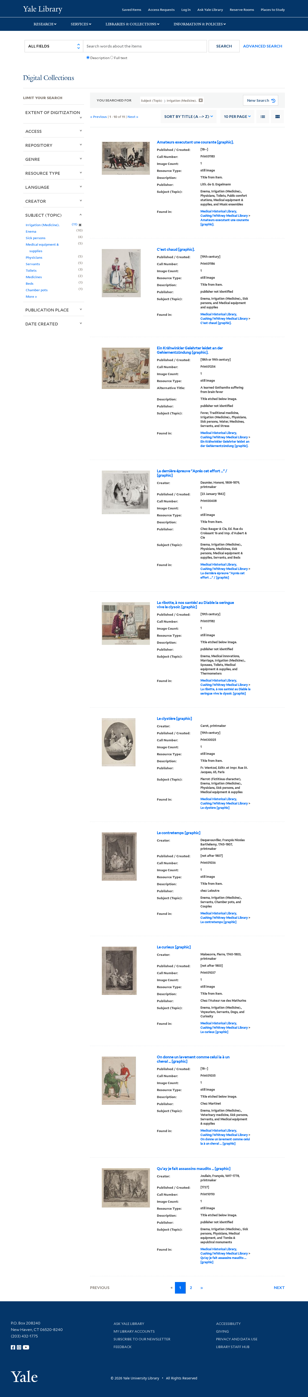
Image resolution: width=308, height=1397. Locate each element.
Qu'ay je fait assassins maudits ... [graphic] (194, 1169)
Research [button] (43, 24)
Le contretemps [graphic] (178, 833)
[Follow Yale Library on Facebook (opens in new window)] (13, 1347)
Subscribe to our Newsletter (142, 1339)
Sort (186, 116)
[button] (224, 46)
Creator (35, 201)
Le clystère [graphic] (174, 718)
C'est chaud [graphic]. (176, 249)
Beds (29, 283)
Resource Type (42, 173)
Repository (38, 145)
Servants (33, 264)
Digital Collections (48, 78)
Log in (186, 9)
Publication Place (47, 310)
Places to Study (273, 9)
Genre (32, 159)
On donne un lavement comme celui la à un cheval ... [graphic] (193, 1059)
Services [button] (79, 24)
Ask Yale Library (210, 9)
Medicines (34, 277)
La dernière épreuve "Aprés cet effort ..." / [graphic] (192, 473)
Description (99, 58)
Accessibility (228, 1324)
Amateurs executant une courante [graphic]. (195, 142)
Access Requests (161, 9)
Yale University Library (42, 9)
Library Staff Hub (233, 1347)
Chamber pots (37, 290)
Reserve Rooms (242, 9)
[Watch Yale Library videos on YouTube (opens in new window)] (26, 1347)
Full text (120, 58)
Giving (222, 1331)
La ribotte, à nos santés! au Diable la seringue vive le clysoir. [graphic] (195, 605)
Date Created (41, 324)
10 (235, 116)
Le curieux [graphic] (174, 947)
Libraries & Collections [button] (131, 24)
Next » (133, 116)
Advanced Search (262, 46)
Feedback (123, 1347)
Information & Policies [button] (198, 24)
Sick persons (35, 238)
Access (33, 131)
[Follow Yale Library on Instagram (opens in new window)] (19, 1347)
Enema (31, 231)
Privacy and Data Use (236, 1339)
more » (31, 296)
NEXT (279, 1287)
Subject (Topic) (43, 215)
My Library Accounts (134, 1331)
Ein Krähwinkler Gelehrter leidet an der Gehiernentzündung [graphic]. (190, 350)
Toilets (31, 270)
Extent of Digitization (52, 112)
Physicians (34, 257)
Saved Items (131, 9)
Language (37, 187)
